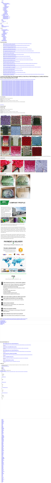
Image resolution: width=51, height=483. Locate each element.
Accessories (5, 12)
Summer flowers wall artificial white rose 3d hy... (10, 346)
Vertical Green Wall (2, 323)
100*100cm (5, 4)
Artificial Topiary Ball (5, 14)
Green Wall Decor (2, 371)
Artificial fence (4, 33)
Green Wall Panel (25, 371)
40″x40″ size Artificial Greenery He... (8, 356)
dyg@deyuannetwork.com (4, 392)
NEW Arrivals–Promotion (6, 3)
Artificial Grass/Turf (4, 36)
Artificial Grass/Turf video (6, 15)
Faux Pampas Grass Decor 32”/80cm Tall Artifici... (8, 53)
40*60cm (4, 31)
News (2, 19)
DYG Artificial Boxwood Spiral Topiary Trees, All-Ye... (9, 51)
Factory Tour (4, 21)
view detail (4, 345)
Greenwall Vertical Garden (12, 371)
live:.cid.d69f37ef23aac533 (5, 387)
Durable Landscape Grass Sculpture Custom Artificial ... (9, 44)
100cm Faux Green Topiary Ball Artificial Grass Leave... (9, 60)
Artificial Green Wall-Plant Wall (5, 26)
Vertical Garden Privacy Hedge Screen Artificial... (10, 353)
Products (3, 2)
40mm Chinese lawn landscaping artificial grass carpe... (9, 71)
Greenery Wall (17, 371)
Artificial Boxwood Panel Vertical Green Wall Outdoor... (9, 58)
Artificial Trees (4, 9)
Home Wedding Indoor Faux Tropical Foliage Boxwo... (11, 343)
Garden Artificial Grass (2, 320)
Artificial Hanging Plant (5, 7)
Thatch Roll (4, 38)
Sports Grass (5, 13)
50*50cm (5, 5)
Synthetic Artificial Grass (3, 322)
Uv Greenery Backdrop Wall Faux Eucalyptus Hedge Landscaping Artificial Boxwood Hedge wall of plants (13, 319)
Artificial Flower (5, 8)
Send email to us (2, 104)
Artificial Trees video (5, 17)
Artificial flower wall (6, 6)
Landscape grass (6, 11)
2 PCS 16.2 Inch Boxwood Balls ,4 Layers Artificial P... (9, 67)
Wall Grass (5, 10)
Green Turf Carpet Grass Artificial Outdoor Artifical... (9, 69)
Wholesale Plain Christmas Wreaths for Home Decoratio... (9, 49)
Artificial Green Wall (6, 371)
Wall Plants (1, 324)
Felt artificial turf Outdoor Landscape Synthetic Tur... (9, 62)
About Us (3, 20)
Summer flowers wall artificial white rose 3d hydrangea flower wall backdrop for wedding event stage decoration (15, 318)
